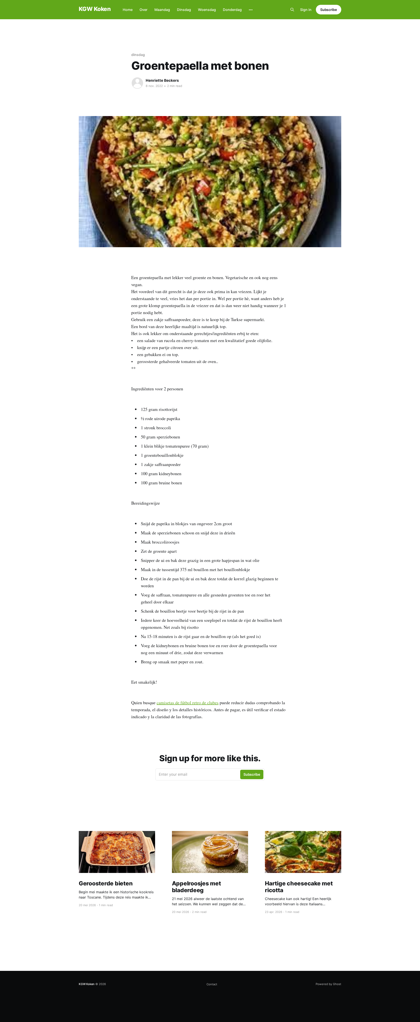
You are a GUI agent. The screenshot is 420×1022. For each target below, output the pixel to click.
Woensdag (207, 9)
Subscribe (328, 9)
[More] (250, 10)
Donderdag (232, 9)
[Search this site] (292, 9)
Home (128, 9)
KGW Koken (94, 9)
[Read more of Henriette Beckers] (137, 83)
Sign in (306, 9)
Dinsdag (184, 9)
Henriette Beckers (162, 80)
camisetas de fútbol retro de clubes (188, 703)
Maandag (162, 9)
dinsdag (138, 54)
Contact (211, 984)
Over (143, 9)
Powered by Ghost (328, 984)
